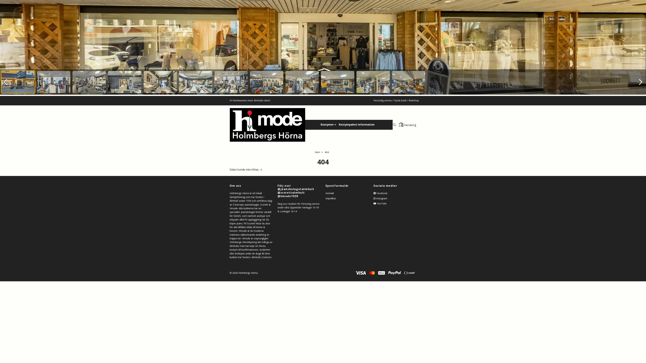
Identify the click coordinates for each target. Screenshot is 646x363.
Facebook (381, 193)
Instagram (381, 198)
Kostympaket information (356, 124)
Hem (317, 152)
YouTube (381, 203)
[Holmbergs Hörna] (267, 124)
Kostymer (327, 124)
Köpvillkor (331, 198)
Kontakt (330, 193)
